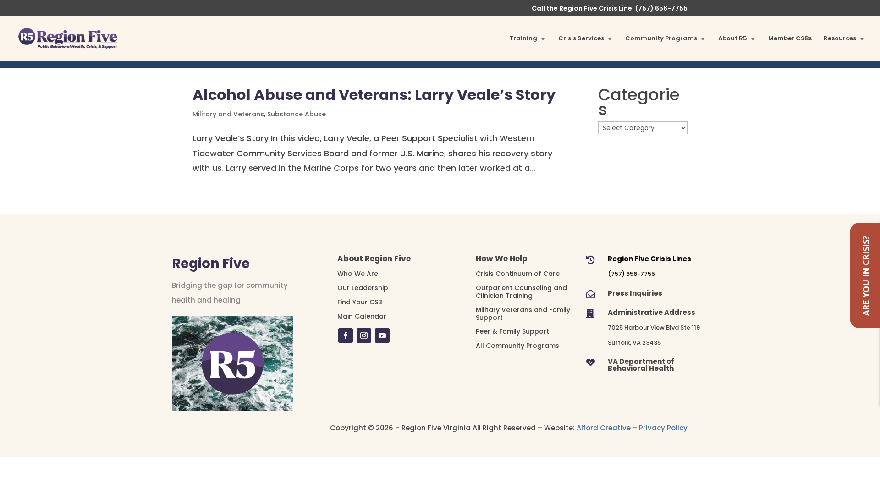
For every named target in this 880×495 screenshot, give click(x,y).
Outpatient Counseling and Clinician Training (521, 291)
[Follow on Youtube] (382, 335)
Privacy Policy (663, 428)
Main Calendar (361, 316)
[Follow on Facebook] (345, 335)
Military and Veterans (228, 114)
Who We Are (357, 273)
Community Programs (661, 39)
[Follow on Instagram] (364, 335)
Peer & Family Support (512, 331)
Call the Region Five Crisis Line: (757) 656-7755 (610, 9)
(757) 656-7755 (631, 274)
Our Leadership (362, 287)
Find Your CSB (359, 302)
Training (523, 39)
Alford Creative (604, 428)
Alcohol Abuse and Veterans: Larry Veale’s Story (374, 94)
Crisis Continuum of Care (518, 273)
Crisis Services (581, 39)
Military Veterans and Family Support (523, 313)
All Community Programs (517, 345)
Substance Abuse (296, 114)
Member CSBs (790, 39)
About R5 (732, 39)
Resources (840, 39)
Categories (639, 102)
